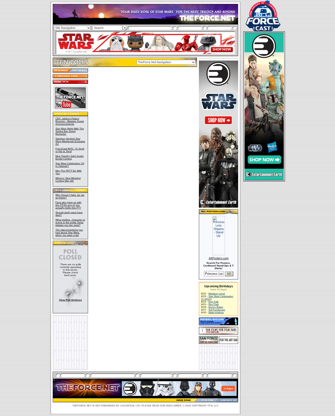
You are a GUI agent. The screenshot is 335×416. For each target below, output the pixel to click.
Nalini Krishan (216, 312)
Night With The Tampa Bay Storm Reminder (69, 131)
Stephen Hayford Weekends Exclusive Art (70, 141)
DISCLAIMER (173, 405)
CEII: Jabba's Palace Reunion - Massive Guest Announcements (69, 121)
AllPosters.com (219, 258)
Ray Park (213, 304)
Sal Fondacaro (216, 309)
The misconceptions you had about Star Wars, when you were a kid (69, 232)
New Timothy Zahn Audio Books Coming (69, 157)
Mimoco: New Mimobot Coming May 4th (68, 179)
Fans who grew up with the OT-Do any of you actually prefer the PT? (68, 205)
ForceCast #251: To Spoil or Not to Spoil (69, 150)
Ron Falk (213, 301)
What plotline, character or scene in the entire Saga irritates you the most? (70, 222)
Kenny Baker (215, 307)
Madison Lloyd (216, 293)
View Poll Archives (70, 300)
